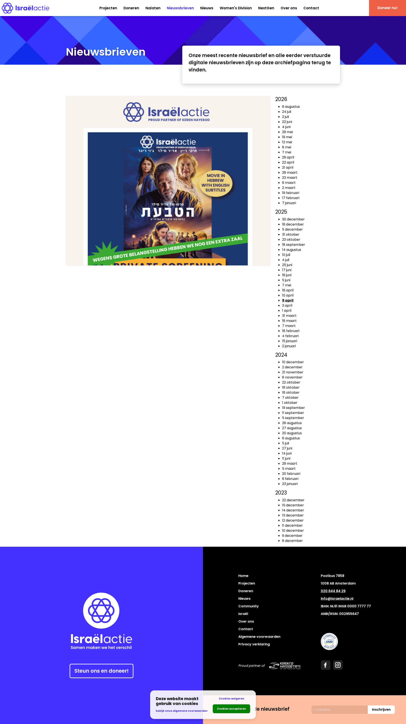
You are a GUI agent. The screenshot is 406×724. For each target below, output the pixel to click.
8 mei (286, 147)
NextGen (266, 8)
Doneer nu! (387, 7)
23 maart (289, 177)
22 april (288, 162)
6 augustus (291, 106)
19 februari (290, 192)
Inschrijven (381, 709)
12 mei (287, 142)
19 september (293, 407)
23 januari (290, 483)
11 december (292, 525)
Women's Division (236, 8)
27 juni (287, 448)
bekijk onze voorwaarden (181, 711)
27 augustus (292, 428)
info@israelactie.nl (337, 598)
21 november (292, 372)
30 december (293, 219)
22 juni (287, 121)
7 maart (289, 325)
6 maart (289, 182)
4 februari (290, 335)
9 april (288, 300)
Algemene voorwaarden (259, 636)
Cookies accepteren (231, 708)
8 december (292, 540)
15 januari (289, 341)
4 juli (285, 259)
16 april (288, 290)
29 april (288, 157)
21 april (287, 167)
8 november (292, 377)
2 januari (289, 346)
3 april (287, 305)
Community (248, 606)
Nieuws (206, 8)
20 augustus (292, 433)
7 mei (286, 152)
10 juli (286, 254)
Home (243, 575)
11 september (293, 412)
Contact (311, 8)
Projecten (108, 8)
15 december (293, 505)
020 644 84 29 (333, 591)
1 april (286, 310)
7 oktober (290, 397)
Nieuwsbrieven (180, 8)
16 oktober (291, 387)
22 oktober (291, 382)
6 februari (290, 478)
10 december (293, 362)
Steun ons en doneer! (101, 670)
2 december (292, 367)
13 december (293, 515)
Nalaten (152, 8)
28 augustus (292, 423)
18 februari (290, 330)
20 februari (291, 473)
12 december (293, 520)
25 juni (287, 264)
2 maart (288, 187)
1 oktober (290, 402)
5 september (293, 417)
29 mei (287, 132)
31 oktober (290, 234)
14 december (293, 510)
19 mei (287, 137)
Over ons (289, 8)
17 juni (286, 270)
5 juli (285, 443)
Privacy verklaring (254, 644)
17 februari (290, 197)
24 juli (286, 111)
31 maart (289, 315)
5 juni (286, 280)
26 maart (290, 172)
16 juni (286, 275)
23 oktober (291, 239)
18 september (293, 244)
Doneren (131, 8)
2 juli (285, 116)
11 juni (286, 458)
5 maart (289, 468)
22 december (293, 500)
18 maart (289, 320)
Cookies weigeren (231, 698)
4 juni (286, 126)
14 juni (287, 453)
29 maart (289, 463)
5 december (292, 229)
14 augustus (291, 249)
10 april (288, 295)
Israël (243, 613)
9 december (292, 535)
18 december (293, 224)
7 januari (289, 203)
